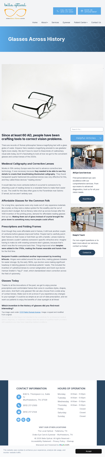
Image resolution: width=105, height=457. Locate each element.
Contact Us (96, 22)
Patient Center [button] (80, 22)
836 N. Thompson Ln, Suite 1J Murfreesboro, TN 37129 (36, 397)
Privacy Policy (59, 441)
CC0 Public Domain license (30, 312)
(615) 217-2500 (30, 405)
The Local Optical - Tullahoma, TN (52, 431)
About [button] (44, 22)
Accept (88, 451)
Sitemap (70, 441)
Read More (87, 199)
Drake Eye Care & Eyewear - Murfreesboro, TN (52, 435)
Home (34, 22)
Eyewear (66, 22)
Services (55, 22)
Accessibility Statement (41, 441)
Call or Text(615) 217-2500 (66, 11)
